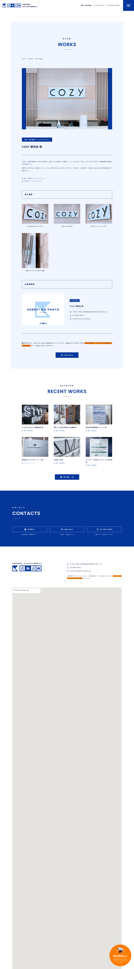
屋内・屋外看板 (86, 5)
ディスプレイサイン (113, 5)
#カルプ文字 (37, 181)
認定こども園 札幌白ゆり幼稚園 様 (65, 427)
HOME (24, 59)
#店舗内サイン (28, 181)
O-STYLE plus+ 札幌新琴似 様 (32, 427)
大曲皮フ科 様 (58, 460)
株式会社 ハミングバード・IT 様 (32, 460)
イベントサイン (99, 5)
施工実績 (30, 59)
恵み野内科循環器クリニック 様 (96, 427)
